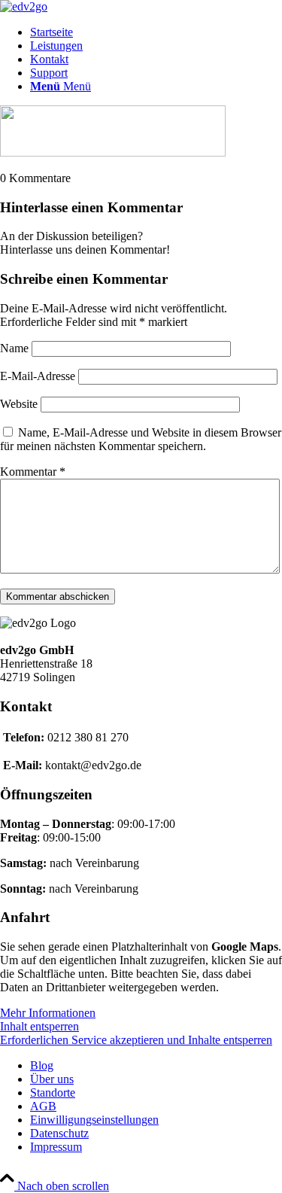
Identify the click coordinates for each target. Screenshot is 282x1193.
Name (14, 348)
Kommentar (32, 471)
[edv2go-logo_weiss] (23, 6)
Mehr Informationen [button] (48, 1012)
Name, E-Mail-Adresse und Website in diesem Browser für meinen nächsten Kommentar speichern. (140, 439)
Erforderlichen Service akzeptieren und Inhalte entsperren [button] (136, 1039)
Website (19, 403)
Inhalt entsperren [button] (39, 1026)
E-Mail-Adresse (37, 376)
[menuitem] (156, 32)
